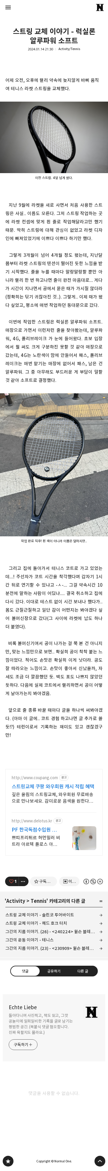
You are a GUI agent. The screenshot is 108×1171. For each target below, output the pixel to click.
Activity (15, 901)
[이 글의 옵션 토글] (23, 881)
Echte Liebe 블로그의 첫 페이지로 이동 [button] (54, 7)
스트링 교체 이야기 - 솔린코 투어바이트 (39, 915)
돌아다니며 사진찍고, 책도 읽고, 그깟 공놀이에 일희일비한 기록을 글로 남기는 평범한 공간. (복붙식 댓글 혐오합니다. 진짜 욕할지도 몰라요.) (41, 1024)
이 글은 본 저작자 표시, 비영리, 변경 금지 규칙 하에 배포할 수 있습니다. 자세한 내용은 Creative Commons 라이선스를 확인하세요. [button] (93, 881)
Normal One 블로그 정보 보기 (100, 7)
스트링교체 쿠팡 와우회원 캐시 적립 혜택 (53, 786)
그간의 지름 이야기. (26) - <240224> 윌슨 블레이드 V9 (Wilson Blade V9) (54, 931)
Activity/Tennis (69, 49)
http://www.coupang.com (35, 777)
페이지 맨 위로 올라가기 (100, 1161)
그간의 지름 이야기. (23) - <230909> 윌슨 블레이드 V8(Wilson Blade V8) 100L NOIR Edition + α (54, 948)
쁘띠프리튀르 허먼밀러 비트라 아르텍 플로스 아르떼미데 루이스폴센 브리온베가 (36, 841)
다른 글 (82, 971)
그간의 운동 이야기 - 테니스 (29, 940)
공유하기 (54, 971)
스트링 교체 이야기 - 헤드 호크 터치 (36, 923)
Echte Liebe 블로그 (8, 1161)
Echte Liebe (23, 1007)
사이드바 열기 (8, 7)
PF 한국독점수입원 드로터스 (34, 830)
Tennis (38, 901)
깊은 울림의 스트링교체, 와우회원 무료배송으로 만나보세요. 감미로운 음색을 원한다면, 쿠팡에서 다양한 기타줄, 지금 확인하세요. (53, 798)
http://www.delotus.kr (32, 821)
